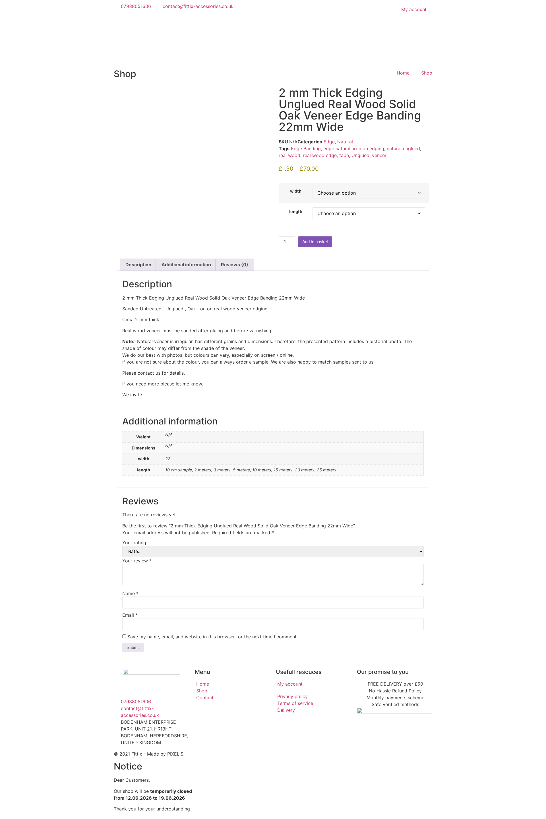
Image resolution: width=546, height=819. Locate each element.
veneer (379, 155)
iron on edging (368, 148)
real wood (289, 155)
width (295, 191)
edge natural (336, 148)
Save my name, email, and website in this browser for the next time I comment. (212, 636)
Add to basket (315, 241)
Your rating (134, 542)
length (295, 212)
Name (130, 593)
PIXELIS (175, 754)
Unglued (360, 155)
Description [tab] (138, 264)
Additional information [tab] (186, 264)
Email (130, 615)
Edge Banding (306, 148)
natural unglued (403, 148)
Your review (137, 560)
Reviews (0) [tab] (234, 264)
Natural (345, 142)
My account (414, 9)
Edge (329, 142)
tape (344, 155)
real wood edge (320, 155)
